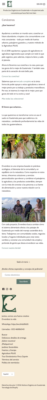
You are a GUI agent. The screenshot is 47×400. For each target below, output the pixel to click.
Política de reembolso (10, 363)
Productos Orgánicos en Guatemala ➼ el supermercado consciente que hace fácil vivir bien (23, 11)
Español (5, 374)
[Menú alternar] (3, 4)
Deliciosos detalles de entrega (14, 338)
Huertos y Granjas (9, 350)
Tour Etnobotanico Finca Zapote (15, 356)
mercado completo (23, 81)
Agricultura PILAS (9, 353)
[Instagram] (7, 289)
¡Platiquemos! (7, 344)
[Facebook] (3, 289)
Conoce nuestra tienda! (11, 248)
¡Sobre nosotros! (8, 341)
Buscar (4, 335)
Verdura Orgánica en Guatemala (33, 385)
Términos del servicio (10, 359)
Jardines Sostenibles (10, 347)
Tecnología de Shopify (10, 387)
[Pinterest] (11, 289)
